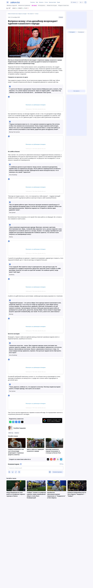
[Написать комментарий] (35, 468)
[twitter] (22, 422)
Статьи (46, 2)
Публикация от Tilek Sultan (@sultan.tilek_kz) (35, 109)
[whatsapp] (10, 422)
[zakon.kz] (15, 2)
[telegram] (13, 422)
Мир (37, 2)
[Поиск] (85, 2)
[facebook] (16, 422)
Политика (32, 2)
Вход (62, 464)
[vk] (19, 422)
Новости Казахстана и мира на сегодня (17, 13)
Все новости (31, 13)
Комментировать (57, 472)
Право (58, 2)
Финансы (41, 2)
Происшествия (52, 2)
